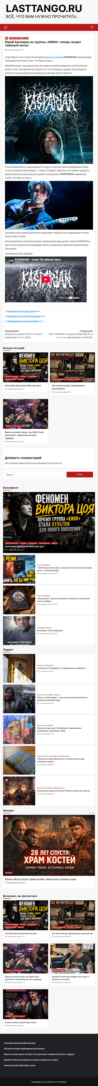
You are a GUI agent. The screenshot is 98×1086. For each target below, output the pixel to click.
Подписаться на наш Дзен (21, 311)
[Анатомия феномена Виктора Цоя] (25, 367)
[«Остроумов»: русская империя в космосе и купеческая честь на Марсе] (19, 600)
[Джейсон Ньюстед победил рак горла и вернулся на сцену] (72, 958)
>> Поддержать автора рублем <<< (24, 321)
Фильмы (57, 694)
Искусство (40, 665)
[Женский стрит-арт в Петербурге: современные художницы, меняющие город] (19, 729)
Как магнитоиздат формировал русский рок (72, 933)
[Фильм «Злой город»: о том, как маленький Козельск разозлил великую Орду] (19, 699)
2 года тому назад (45, 764)
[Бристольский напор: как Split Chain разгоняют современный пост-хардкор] (25, 414)
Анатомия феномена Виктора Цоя (23, 385)
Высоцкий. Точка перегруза (50, 630)
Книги (39, 565)
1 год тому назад (44, 671)
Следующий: (71, 334)
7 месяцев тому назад (46, 633)
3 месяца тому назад (61, 982)
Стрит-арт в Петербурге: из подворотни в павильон (61, 668)
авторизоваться (54, 463)
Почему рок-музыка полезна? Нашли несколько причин (63, 791)
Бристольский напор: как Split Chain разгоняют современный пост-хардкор (24, 435)
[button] (5, 27)
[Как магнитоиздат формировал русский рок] (72, 367)
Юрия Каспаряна (54, 57)
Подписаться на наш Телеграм (24, 316)
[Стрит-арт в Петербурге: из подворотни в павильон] (19, 668)
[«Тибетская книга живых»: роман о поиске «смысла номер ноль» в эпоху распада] (19, 569)
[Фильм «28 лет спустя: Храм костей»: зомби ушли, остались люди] (49, 845)
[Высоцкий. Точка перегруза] (19, 630)
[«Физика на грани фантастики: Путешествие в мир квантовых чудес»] (19, 760)
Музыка (25, 38)
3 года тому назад (13, 50)
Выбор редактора (12, 376)
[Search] (92, 27)
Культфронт (33, 376)
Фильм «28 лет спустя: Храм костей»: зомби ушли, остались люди (40, 879)
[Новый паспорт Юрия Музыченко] (25, 1004)
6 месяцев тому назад (14, 882)
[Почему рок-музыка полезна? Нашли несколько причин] (19, 791)
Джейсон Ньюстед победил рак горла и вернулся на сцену (31, 1060)
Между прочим (15, 38)
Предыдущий (23, 334)
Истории (23, 376)
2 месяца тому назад (14, 389)
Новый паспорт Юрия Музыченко (21, 1022)
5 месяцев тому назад (46, 573)
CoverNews (49, 1082)
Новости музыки (19, 426)
